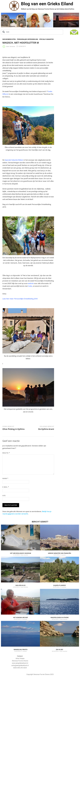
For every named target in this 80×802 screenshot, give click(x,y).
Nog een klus (20, 585)
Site (4, 495)
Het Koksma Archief (20, 617)
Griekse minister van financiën (59, 553)
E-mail (5, 487)
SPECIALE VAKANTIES (46, 39)
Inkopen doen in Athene (60, 617)
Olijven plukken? (59, 585)
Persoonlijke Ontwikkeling (27, 39)
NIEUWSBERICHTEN (9, 39)
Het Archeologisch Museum (20, 553)
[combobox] (32, 32)
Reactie (6, 453)
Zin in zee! (59, 649)
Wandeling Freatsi (20, 649)
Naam (5, 478)
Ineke (30, 286)
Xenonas (12, 46)
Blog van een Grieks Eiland (47, 3)
